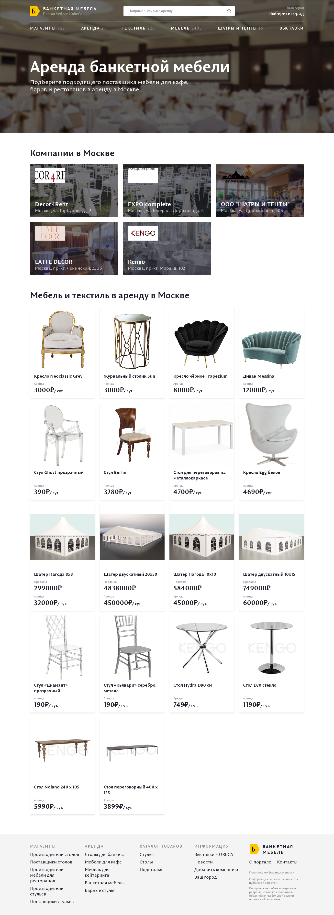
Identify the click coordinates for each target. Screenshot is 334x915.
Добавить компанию (216, 869)
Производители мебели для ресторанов (47, 875)
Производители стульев (47, 891)
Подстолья (151, 869)
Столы (146, 862)
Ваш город (205, 877)
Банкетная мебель (104, 882)
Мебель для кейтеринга (97, 872)
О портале (260, 862)
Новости (203, 862)
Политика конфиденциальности (271, 872)
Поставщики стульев (52, 901)
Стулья (147, 854)
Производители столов (54, 854)
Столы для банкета (105, 854)
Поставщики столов (51, 862)
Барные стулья (100, 890)
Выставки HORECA (213, 854)
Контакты (287, 862)
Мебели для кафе (103, 862)
